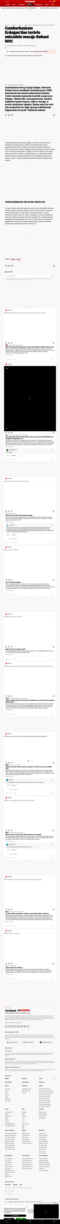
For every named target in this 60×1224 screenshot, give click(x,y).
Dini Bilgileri (8, 1155)
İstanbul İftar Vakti (43, 1141)
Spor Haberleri (43, 1155)
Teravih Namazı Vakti (10, 1149)
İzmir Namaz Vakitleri (10, 1137)
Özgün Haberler (26, 1133)
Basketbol (24, 1112)
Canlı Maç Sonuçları (44, 1170)
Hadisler (7, 1174)
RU (26, 1010)
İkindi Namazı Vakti (9, 1143)
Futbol (23, 1114)
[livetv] (51, 1)
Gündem (14, 25)
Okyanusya (7, 1100)
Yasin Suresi (8, 1160)
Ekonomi (24, 1085)
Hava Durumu (26, 1155)
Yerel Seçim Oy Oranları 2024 (46, 1093)
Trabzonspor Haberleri (44, 1166)
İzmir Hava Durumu (26, 1162)
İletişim (15, 1185)
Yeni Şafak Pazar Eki (10, 1126)
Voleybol (24, 1116)
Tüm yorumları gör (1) (13, 854)
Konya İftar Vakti (43, 1145)
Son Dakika (25, 1082)
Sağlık (6, 1118)
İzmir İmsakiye (42, 1139)
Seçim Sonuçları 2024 (44, 1089)
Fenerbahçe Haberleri (44, 1164)
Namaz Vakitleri (9, 1130)
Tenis (23, 1118)
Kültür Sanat (8, 1116)
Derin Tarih (21, 1202)
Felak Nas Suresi (9, 1166)
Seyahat (7, 1122)
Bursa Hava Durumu (27, 1164)
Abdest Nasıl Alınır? (10, 1172)
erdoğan (13, 259)
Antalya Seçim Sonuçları (45, 1104)
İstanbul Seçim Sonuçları (45, 1094)
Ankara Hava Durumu (27, 1160)
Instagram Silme (26, 1141)
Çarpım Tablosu (26, 1139)
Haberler (41, 1082)
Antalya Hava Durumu (27, 1166)
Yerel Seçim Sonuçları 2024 (46, 1091)
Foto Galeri (8, 1082)
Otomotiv (24, 1093)
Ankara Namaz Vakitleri (10, 1135)
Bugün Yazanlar (43, 1112)
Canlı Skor (41, 1168)
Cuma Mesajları (9, 1158)
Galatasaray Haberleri (44, 1162)
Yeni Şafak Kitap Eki (10, 1124)
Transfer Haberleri (43, 1158)
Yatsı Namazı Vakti (9, 1147)
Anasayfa (7, 25)
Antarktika (7, 1098)
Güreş (23, 1122)
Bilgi (23, 1128)
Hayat (7, 1109)
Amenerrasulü (8, 1162)
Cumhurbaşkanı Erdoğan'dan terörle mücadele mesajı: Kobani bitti (39, 25)
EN (20, 1010)
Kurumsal (7, 1185)
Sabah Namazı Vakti (10, 1139)
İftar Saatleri (42, 1151)
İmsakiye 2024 (42, 1133)
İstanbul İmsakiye (43, 1135)
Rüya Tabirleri (8, 1176)
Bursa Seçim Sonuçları (44, 1102)
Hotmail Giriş (25, 1137)
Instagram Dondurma (27, 1143)
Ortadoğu (7, 1089)
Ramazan (41, 1130)
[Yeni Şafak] (30, 2)
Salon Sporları (25, 1124)
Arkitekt (33, 1202)
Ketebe (16, 1202)
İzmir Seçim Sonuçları (44, 1098)
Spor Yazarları (42, 1116)
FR (24, 1010)
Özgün (24, 1130)
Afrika (6, 1096)
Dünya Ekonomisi (26, 1091)
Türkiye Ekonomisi (26, 1089)
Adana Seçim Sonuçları (44, 1100)
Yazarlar (41, 1109)
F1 (22, 1120)
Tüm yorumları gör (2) (13, 538)
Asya (6, 1093)
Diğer (23, 1126)
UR (28, 1010)
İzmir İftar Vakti (42, 1149)
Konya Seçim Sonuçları (44, 1106)
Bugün (7, 1078)
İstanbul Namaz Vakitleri (11, 1133)
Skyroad (27, 1202)
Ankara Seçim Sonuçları (45, 1096)
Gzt (6, 1202)
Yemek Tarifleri (25, 1135)
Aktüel (6, 1114)
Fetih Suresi (8, 1168)
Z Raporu (10, 1202)
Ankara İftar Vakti (43, 1143)
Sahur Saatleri (42, 1153)
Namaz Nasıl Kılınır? (10, 1170)
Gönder (52, 276)
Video (41, 1078)
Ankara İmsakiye (43, 1137)
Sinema (7, 1120)
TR (18, 1010)
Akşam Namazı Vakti (10, 1145)
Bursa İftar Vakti (43, 1147)
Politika (20, 25)
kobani (18, 259)
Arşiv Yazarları (42, 1118)
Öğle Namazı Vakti (9, 1141)
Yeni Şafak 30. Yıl (9, 1112)
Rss (21, 1185)
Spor (23, 1109)
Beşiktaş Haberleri (43, 1160)
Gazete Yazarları (43, 1114)
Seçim (41, 1085)
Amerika (7, 1094)
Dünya (7, 1085)
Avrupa (6, 1091)
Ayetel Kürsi (8, 1164)
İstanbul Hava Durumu (27, 1158)
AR (22, 1010)
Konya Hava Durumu (27, 1168)
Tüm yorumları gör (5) (13, 789)
